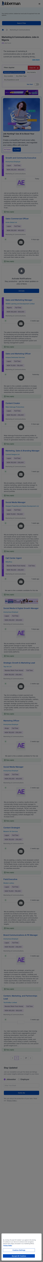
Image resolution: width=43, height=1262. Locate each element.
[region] (21, 1247)
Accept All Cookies (19, 1256)
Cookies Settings (19, 1250)
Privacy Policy (7, 1245)
